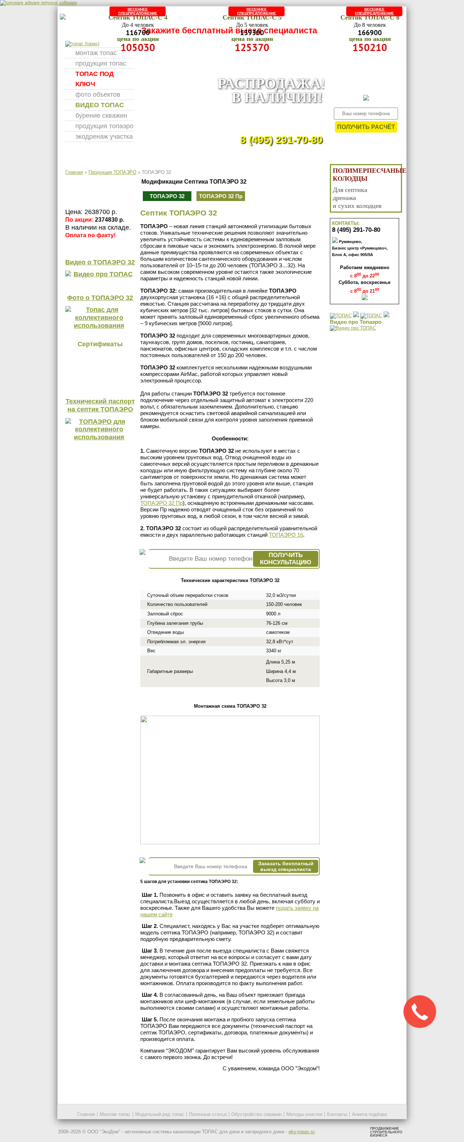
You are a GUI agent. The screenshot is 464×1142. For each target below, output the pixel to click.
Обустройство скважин (256, 1114)
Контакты (337, 1114)
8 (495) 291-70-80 (281, 139)
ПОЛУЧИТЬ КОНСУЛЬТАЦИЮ (285, 559)
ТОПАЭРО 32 (167, 196)
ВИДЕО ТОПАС (99, 105)
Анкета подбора (369, 1114)
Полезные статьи (208, 1114)
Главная (74, 172)
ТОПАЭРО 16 (286, 535)
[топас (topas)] (82, 43)
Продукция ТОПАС (100, 63)
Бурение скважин (101, 115)
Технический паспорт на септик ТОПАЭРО (100, 405)
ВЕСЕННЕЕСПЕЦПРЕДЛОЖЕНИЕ (137, 11)
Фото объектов (97, 94)
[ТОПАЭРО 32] (230, 842)
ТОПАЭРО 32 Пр (221, 196)
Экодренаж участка (104, 136)
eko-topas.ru (302, 1131)
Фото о (100, 297)
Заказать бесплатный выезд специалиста (286, 866)
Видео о (100, 262)
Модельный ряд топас (159, 1114)
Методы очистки (304, 1114)
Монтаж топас (96, 53)
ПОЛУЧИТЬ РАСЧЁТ (366, 127)
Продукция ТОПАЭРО (104, 126)
